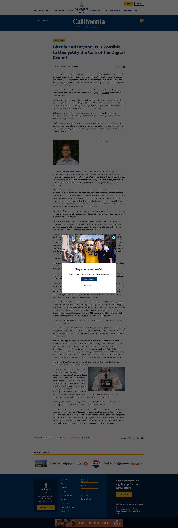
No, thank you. (89, 286)
